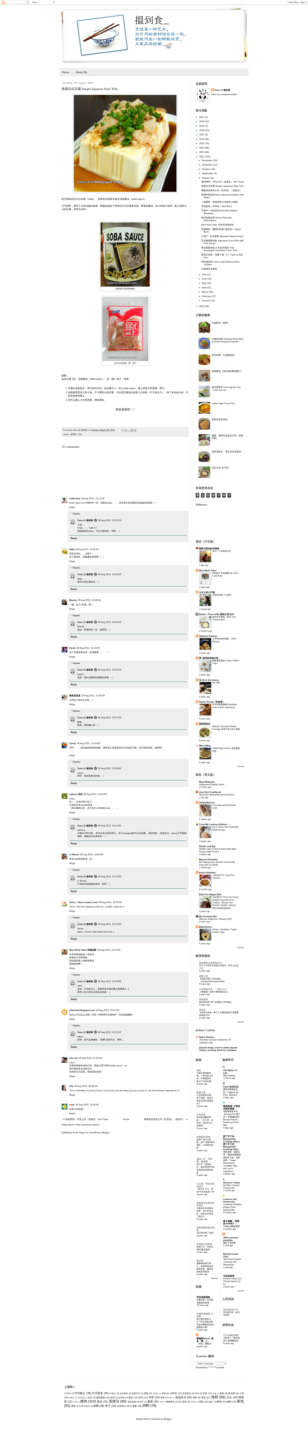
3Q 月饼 (216, 682)
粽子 (142, 1402)
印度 (205, 1393)
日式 (80, 434)
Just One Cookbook (210, 792)
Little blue (74, 498)
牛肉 (75, 1402)
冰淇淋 (155, 1393)
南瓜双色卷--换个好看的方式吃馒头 (215, 1002)
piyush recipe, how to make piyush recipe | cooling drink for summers (218, 1048)
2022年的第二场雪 (205, 1233)
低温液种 (124, 1393)
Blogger (167, 1419)
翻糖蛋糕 (170, 1402)
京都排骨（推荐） (221, 323)
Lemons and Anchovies (230, 1200)
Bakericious (205, 926)
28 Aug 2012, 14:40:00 (95, 794)
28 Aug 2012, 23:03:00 (109, 574)
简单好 (202, 1010)
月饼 (151, 1397)
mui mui (73, 1058)
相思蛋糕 (132, 1402)
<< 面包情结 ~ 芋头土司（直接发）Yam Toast (85, 1119)
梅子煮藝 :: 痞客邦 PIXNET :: (231, 1222)
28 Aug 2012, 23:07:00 (109, 717)
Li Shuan (74, 854)
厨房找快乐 (204, 723)
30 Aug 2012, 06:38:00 (86, 1086)
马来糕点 (121, 1406)
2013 (202, 152)
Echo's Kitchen (207, 872)
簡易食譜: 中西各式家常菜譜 (231, 1107)
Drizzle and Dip (207, 846)
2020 (202, 121)
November (207, 164)
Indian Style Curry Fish (223, 403)
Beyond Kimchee (208, 859)
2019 (202, 126)
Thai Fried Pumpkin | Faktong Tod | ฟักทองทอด (232, 1262)
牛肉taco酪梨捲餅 (231, 1226)
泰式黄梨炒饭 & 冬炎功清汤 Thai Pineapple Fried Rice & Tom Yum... (220, 249)
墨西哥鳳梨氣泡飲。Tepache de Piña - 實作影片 (230, 1092)
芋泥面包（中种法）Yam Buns (216, 206)
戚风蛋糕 (100, 1397)
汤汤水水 (180, 1397)
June (205, 278)
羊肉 (161, 1402)
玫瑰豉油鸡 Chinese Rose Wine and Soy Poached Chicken (228, 340)
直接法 (114, 1401)
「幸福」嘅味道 (204, 1343)
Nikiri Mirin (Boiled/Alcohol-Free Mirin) (216, 795)
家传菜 (231, 1393)
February (207, 296)
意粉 (90, 1397)
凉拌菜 (73, 434)
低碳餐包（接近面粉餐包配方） (227, 371)
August (206, 178)
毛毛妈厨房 (228, 1276)
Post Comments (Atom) (87, 1124)
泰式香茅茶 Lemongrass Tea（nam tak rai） (226, 388)
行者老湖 (201, 1114)
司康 (214, 1393)
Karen (72, 648)
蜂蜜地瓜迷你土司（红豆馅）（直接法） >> (166, 1119)
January (206, 300)
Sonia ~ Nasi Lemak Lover (83, 902)
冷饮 (163, 1393)
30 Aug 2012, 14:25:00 (87, 1104)
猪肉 (83, 1401)
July (204, 274)
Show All (240, 766)
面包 (240, 1401)
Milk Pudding (229, 1075)
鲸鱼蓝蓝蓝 (75, 695)
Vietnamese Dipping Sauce (211, 784)
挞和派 (121, 1397)
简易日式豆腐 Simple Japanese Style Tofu (222, 186)
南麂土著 (201, 1092)
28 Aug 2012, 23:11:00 (109, 825)
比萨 (170, 1398)
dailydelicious (206, 802)
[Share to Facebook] (132, 430)
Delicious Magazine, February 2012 (215, 919)
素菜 (150, 1401)
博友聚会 (186, 1393)
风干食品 (85, 1406)
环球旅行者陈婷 (204, 1244)
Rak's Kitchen (206, 1037)
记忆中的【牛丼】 (221, 467)
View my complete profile (224, 94)
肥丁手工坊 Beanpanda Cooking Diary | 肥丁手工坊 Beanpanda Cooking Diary (231, 1142)
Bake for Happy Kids (210, 894)
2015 (202, 143)
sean (72, 1104)
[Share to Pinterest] (135, 430)
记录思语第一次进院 (221, 595)
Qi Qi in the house (209, 680)
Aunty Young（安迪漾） (212, 701)
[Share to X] (129, 430)
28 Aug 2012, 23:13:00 (109, 876)
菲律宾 (193, 1402)
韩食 (73, 1406)
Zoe (71, 1086)
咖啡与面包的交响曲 (209, 548)
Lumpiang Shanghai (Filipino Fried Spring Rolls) (232, 1207)
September (208, 173)
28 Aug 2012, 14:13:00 (88, 648)
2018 (202, 130)
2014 (202, 147)
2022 (202, 117)
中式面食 (97, 1393)
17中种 (67, 1393)
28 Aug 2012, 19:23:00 (108, 950)
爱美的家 (203, 999)
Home (65, 72)
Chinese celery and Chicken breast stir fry (232, 1281)
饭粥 (96, 1405)
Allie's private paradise (230, 1238)
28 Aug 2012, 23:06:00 (109, 669)
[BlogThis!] (126, 430)
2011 (202, 306)
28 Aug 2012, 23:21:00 (109, 1032)
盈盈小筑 (203, 976)
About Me (81, 72)
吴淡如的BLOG (231, 1309)
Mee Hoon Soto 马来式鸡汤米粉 (217, 224)
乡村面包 (81, 1398)
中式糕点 (80, 1393)
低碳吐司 (136, 1393)
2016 (202, 139)
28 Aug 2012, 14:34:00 (88, 743)
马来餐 (133, 1406)
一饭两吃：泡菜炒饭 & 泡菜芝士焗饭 (219, 202)
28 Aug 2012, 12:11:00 (92, 498)
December (207, 160)
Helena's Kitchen (208, 636)
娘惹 (222, 1393)
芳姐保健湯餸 (203, 1297)
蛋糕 (201, 1401)
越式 (211, 1402)
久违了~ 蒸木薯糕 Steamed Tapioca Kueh (222, 236)
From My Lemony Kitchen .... (214, 824)
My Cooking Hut (208, 916)
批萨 (112, 1397)
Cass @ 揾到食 (85, 520)
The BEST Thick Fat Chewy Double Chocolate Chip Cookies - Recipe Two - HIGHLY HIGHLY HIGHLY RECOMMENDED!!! (225, 902)
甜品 (99, 1401)
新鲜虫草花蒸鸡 (219, 419)
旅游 (130, 1397)
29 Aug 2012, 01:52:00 (90, 1058)
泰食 (203, 1397)
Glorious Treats (231, 1182)
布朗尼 (71, 1398)
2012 (202, 156)
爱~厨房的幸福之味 (208, 658)
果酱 (162, 1397)
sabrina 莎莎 (76, 794)
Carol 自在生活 (231, 1086)
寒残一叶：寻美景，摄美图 (204, 1160)
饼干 (108, 1405)
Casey (72, 743)
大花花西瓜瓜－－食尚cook (213, 989)
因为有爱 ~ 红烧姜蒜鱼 (223, 355)
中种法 (112, 1393)
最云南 (200, 1260)
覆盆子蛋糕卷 (229, 1243)
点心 (229, 1397)
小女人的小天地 (207, 592)
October (206, 169)
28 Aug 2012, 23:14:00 (109, 924)
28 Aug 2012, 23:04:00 (109, 622)
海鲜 (214, 1397)
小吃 (241, 1393)
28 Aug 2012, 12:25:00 (87, 549)
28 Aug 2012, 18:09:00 (91, 854)
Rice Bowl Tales (207, 570)
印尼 (197, 1393)
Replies (76, 514)
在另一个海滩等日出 (221, 551)
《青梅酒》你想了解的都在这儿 (213, 992)
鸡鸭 (145, 1406)
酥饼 (219, 1401)
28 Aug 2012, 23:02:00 (109, 520)
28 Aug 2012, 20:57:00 (107, 1010)
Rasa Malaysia (207, 782)
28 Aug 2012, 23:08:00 (109, 768)
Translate (219, 1367)
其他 (146, 1393)
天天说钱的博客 (231, 1335)
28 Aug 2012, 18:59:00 (110, 902)
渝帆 (199, 1070)
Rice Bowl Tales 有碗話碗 (82, 950)
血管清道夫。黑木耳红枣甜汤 (226, 451)
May (204, 283)
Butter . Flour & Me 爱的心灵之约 (216, 614)
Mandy (73, 600)
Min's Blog (205, 745)
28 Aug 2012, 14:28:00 (93, 695)
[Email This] (122, 430)
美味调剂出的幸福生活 (210, 963)
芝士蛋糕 (182, 1402)
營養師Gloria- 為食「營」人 (205, 1339)
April (204, 287)
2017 (202, 134)
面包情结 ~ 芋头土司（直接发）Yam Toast (222, 181)
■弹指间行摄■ (203, 1137)
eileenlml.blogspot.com (82, 1010)
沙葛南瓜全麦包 (209, 268)
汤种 (195, 1397)
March (205, 292)
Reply (72, 507)
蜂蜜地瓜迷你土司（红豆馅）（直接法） (221, 190)
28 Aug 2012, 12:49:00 (89, 600)
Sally (72, 549)
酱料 (229, 1401)
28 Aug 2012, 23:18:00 (109, 981)
